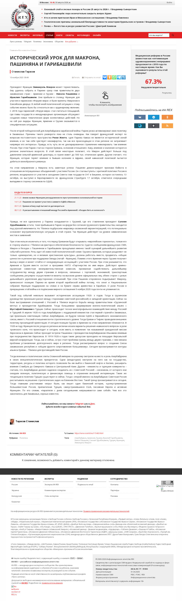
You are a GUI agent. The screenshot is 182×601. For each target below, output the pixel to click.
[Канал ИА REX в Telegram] (153, 117)
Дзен (92, 403)
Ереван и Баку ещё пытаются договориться (43, 206)
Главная (13, 50)
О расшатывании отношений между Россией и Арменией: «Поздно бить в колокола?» (64, 210)
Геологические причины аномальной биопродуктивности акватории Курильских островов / (107, 21)
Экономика (48, 41)
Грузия (99, 438)
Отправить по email (92, 77)
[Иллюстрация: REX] (106, 99)
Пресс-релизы (16, 41)
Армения (91, 438)
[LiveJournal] (140, 125)
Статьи (49, 35)
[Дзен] (153, 125)
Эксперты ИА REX (52, 484)
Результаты (167, 93)
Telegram (27, 41)
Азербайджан (80, 438)
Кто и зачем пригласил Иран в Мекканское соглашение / (86, 17)
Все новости (23, 50)
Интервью (38, 35)
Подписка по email (85, 484)
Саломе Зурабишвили (98, 440)
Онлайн (97, 35)
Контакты (114, 484)
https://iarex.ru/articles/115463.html (89, 433)
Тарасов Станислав (27, 421)
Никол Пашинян (82, 440)
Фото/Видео (83, 35)
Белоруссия (17, 496)
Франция (120, 440)
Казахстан (16, 502)
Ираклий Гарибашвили (113, 438)
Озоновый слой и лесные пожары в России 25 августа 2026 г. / (90, 9)
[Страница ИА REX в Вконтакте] (140, 117)
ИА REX (23, 433)
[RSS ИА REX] (167, 125)
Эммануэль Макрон (83, 442)
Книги (59, 35)
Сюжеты (70, 35)
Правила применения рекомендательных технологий (106, 511)
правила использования (52, 583)
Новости (12, 35)
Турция (112, 440)
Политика (37, 41)
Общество (59, 41)
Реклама (114, 496)
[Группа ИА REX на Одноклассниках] (167, 117)
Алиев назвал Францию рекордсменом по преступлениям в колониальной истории (62, 197)
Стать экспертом (51, 496)
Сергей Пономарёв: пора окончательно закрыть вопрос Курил (77, 13)
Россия (15, 484)
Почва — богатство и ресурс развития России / (80, 26)
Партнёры (115, 490)
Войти (169, 2)
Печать (77, 77)
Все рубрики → (71, 41)
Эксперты (25, 35)
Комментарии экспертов (55, 490)
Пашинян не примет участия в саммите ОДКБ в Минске (49, 202)
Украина (15, 490)
